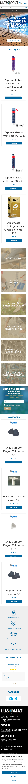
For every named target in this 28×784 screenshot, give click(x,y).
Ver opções (13, 507)
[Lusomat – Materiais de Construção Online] (9, 4)
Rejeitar (14, 780)
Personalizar (14, 776)
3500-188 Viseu (4, 717)
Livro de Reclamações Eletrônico (9, 743)
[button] (13, 10)
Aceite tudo (14, 772)
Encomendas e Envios (6, 738)
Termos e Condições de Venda (8, 739)
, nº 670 (9, 716)
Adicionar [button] (13, 98)
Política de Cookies (6, 741)
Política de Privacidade (6, 740)
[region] (14, 769)
